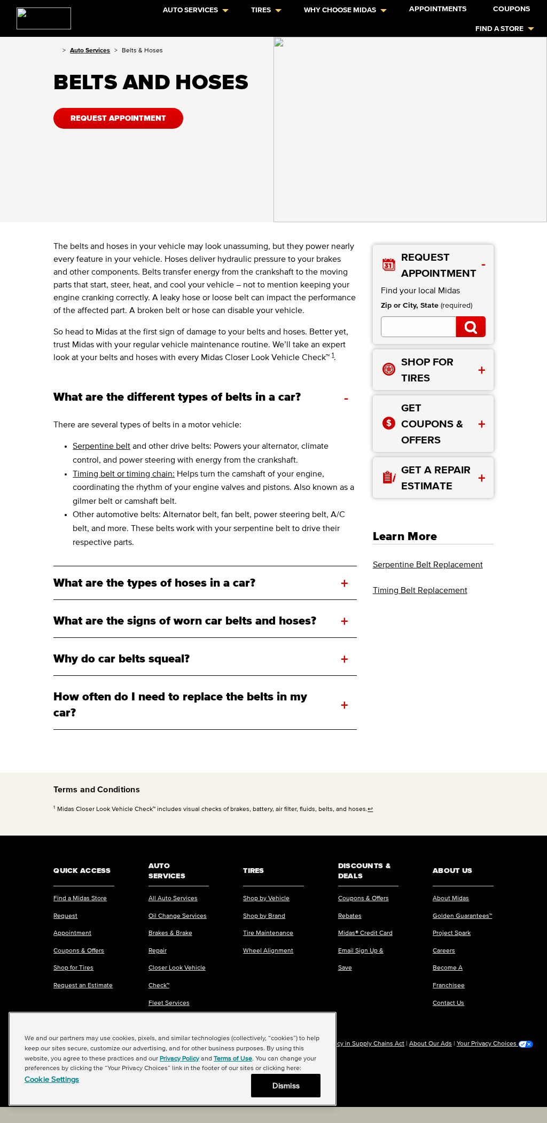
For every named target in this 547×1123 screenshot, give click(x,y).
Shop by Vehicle (266, 897)
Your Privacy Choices (487, 1043)
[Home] (55, 49)
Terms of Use (233, 1058)
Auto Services (190, 10)
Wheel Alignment (268, 950)
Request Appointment (118, 118)
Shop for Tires (73, 967)
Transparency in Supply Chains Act (354, 1043)
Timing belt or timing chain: (124, 473)
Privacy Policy (179, 1058)
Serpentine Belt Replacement (428, 564)
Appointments (437, 9)
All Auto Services (173, 897)
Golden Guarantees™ (462, 915)
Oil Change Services (178, 915)
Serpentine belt (101, 445)
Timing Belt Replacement (420, 590)
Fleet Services (169, 1002)
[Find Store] (471, 326)
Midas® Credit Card (365, 932)
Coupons (511, 9)
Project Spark (452, 932)
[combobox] (418, 326)
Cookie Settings (52, 1078)
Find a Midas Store (80, 897)
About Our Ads (430, 1043)
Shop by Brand (264, 915)
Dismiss (286, 1085)
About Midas (451, 897)
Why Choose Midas (340, 10)
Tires (261, 10)
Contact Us (448, 1002)
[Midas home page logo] (39, 15)
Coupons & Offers (78, 950)
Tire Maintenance (268, 932)
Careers (444, 950)
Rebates (350, 915)
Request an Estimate (83, 984)
